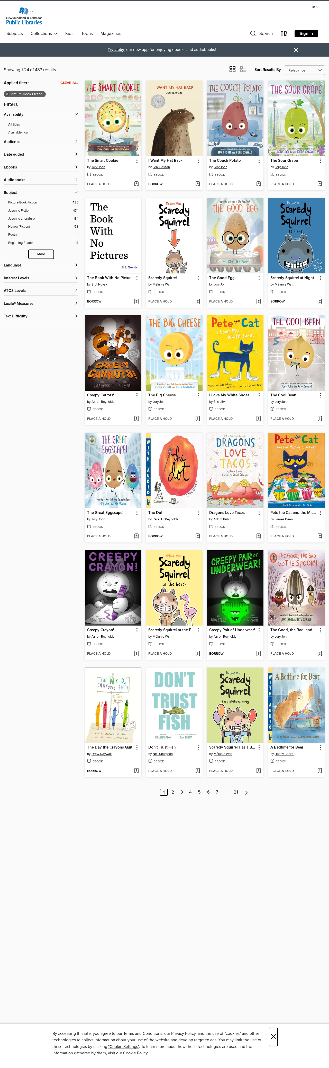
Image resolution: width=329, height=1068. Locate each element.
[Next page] (247, 792)
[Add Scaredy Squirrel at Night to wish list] (319, 301)
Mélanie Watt (162, 284)
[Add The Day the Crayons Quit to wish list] (136, 771)
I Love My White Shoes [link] (229, 395)
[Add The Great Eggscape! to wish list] (136, 536)
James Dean (284, 519)
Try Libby (116, 49)
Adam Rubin (222, 519)
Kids (69, 34)
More (41, 254)
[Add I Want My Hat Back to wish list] (197, 184)
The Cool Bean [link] (283, 395)
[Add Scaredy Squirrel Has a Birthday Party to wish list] (258, 771)
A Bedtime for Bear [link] (286, 747)
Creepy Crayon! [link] (100, 630)
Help (314, 7)
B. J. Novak (99, 284)
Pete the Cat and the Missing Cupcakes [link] (293, 513)
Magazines (110, 34)
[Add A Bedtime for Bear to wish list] (319, 771)
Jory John (98, 167)
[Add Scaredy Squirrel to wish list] (197, 301)
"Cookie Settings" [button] (123, 1046)
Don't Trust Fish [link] (162, 747)
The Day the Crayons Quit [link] (109, 747)
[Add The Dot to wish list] (197, 536)
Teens (87, 34)
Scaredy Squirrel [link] (162, 278)
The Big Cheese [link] (162, 395)
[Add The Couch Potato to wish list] (258, 184)
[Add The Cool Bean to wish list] (319, 419)
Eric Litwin (221, 402)
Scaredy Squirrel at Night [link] (292, 278)
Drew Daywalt (102, 754)
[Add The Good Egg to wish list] (258, 301)
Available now (18, 132)
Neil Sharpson (163, 754)
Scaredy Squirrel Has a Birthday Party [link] (232, 747)
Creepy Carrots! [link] (100, 395)
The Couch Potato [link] (225, 160)
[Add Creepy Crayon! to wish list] (136, 654)
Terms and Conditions (142, 1033)
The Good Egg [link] (222, 278)
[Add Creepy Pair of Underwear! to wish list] (258, 654)
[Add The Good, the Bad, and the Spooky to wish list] (319, 654)
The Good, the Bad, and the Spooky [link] (293, 630)
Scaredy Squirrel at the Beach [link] (171, 630)
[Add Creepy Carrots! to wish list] (136, 419)
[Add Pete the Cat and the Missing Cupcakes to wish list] (319, 536)
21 (236, 792)
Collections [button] (42, 34)
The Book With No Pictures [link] (110, 278)
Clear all (69, 83)
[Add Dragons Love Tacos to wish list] (258, 536)
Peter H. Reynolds (165, 519)
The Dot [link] (155, 513)
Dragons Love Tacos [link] (227, 513)
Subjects (14, 34)
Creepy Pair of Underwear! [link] (232, 630)
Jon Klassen (161, 167)
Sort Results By (267, 69)
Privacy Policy (183, 1033)
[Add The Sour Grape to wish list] (319, 184)
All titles (14, 124)
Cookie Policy (135, 1053)
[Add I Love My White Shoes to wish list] (258, 419)
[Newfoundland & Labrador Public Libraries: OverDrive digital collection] (24, 16)
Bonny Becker (285, 754)
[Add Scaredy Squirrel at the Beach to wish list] (197, 654)
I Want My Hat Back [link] (165, 160)
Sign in (306, 34)
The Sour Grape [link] (284, 160)
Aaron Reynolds (103, 402)
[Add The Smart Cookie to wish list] (136, 184)
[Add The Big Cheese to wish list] (197, 419)
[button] (261, 35)
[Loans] (284, 35)
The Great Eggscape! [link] (105, 513)
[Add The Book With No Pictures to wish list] (136, 301)
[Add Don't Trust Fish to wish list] (197, 771)
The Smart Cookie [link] (102, 160)
